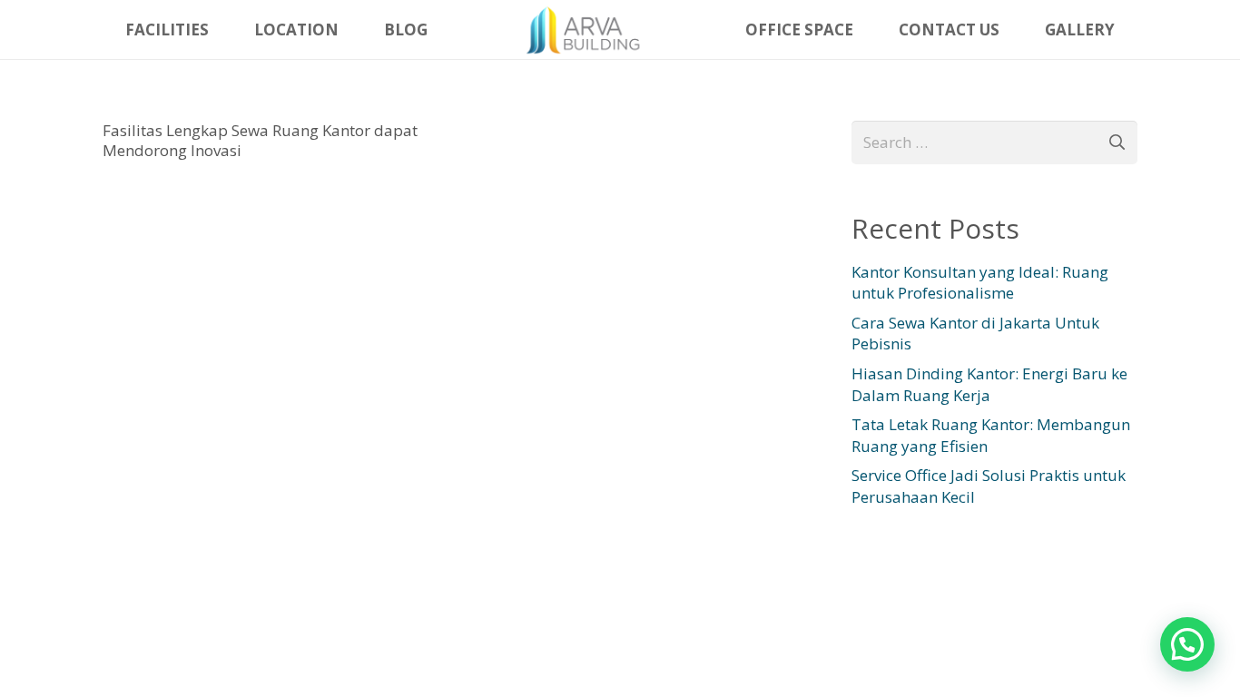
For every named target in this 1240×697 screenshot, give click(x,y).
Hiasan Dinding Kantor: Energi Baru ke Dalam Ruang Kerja (989, 384)
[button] (1187, 644)
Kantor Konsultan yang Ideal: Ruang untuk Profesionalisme (979, 282)
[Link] (586, 30)
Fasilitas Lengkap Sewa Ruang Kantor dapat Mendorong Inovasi (260, 140)
